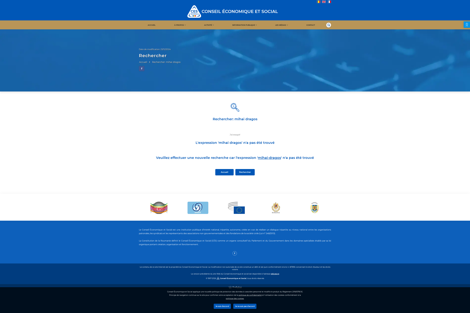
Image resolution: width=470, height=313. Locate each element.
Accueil (151, 25)
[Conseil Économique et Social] (194, 11)
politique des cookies (235, 299)
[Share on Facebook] (141, 68)
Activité (208, 25)
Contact (310, 25)
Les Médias (280, 25)
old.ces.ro (275, 274)
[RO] (318, 1)
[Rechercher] (328, 25)
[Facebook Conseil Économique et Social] (235, 253)
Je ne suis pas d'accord (245, 306)
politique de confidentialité (250, 295)
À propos (179, 25)
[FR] (329, 1)
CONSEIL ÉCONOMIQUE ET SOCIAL (240, 11)
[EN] (324, 1)
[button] (467, 24)
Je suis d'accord (222, 306)
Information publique (243, 25)
